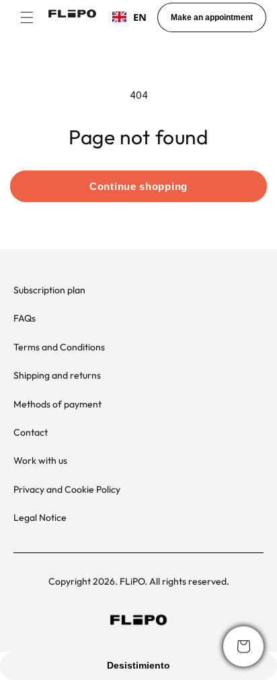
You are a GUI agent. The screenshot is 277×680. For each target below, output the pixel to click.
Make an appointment (212, 17)
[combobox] (129, 17)
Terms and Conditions (59, 347)
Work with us (40, 460)
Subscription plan (49, 290)
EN (140, 16)
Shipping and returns (57, 375)
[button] (27, 17)
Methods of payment (57, 404)
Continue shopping (138, 186)
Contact (30, 432)
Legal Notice (40, 518)
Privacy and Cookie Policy (66, 489)
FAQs (24, 318)
